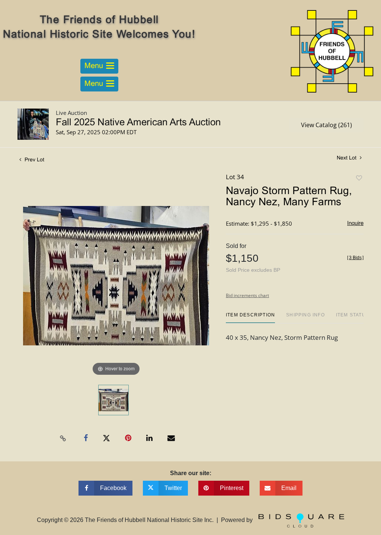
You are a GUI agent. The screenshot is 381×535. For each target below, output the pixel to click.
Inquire (355, 223)
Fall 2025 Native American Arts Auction (138, 122)
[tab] (250, 317)
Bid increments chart (247, 295)
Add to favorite (359, 178)
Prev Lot (33, 160)
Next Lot (347, 158)
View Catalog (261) (326, 125)
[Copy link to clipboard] (63, 438)
